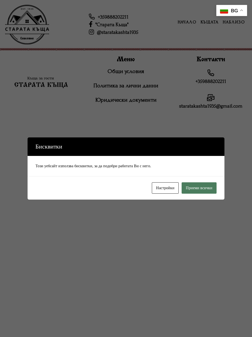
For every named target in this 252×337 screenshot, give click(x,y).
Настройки (165, 188)
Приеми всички (199, 188)
